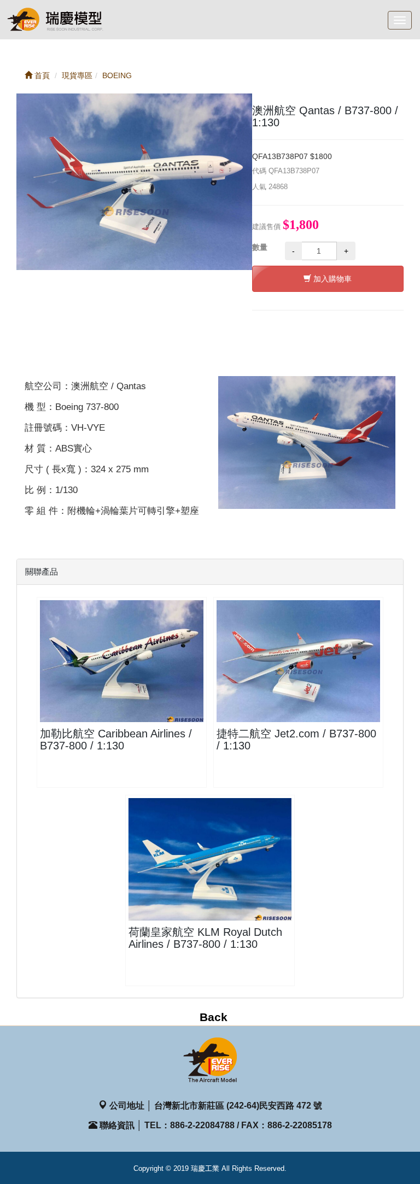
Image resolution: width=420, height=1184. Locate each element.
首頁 (41, 75)
